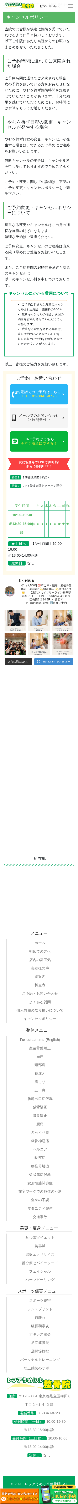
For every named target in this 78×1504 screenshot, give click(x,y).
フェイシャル (40, 1271)
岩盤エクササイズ (40, 1255)
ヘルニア (40, 1149)
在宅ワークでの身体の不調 (40, 1191)
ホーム (40, 943)
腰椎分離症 (40, 1166)
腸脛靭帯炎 (40, 1326)
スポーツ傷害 (40, 1301)
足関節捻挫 (40, 1351)
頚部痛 (40, 1065)
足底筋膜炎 (40, 1343)
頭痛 (40, 1057)
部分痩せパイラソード (40, 1263)
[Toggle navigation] (70, 6)
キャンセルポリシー (40, 1019)
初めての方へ (40, 951)
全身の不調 (40, 1200)
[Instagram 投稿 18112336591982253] (62, 644)
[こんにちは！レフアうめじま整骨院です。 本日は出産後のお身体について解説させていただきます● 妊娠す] (62, 620)
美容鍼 (40, 1246)
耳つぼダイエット (40, 1238)
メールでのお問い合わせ (39, 418)
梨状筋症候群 (40, 1175)
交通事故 (40, 1217)
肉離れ (40, 1318)
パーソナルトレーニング (40, 1360)
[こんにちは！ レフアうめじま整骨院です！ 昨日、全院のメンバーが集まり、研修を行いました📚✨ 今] (15, 644)
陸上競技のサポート (40, 1368)
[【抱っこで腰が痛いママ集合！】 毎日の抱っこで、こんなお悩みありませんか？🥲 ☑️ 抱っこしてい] (39, 644)
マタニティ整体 (40, 1208)
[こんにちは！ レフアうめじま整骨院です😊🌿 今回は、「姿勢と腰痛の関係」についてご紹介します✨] (15, 620)
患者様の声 (40, 968)
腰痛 (40, 1124)
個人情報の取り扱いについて (39, 1010)
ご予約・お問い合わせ (40, 994)
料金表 (40, 985)
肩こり (40, 1082)
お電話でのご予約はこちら (39, 394)
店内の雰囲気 (40, 960)
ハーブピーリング (40, 1280)
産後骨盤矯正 (40, 1048)
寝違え (40, 1073)
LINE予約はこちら (39, 441)
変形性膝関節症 (40, 1183)
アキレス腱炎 (40, 1334)
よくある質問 (40, 1002)
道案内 (40, 977)
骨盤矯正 (40, 1116)
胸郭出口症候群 (40, 1099)
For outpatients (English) (40, 1040)
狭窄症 (40, 1158)
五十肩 (40, 1090)
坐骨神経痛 (40, 1141)
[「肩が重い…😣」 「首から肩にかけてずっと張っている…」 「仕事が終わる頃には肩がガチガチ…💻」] (39, 620)
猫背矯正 (40, 1107)
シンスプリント (40, 1309)
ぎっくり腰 (40, 1133)
